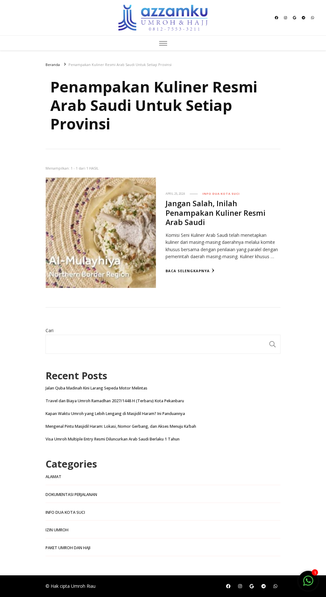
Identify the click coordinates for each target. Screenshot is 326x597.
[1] (308, 584)
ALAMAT (53, 476)
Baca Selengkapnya (188, 270)
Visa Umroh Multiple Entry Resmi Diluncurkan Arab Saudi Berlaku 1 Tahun (113, 439)
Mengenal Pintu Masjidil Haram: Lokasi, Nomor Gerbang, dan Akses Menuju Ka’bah (121, 426)
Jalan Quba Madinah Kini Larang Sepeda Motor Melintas (96, 388)
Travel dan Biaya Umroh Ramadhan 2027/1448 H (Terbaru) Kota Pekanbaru (115, 401)
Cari (49, 330)
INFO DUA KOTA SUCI (221, 194)
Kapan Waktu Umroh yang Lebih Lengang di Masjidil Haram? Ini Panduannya (115, 413)
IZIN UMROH (57, 530)
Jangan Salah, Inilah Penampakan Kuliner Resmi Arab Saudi (216, 212)
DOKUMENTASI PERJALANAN (71, 494)
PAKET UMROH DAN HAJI (68, 547)
